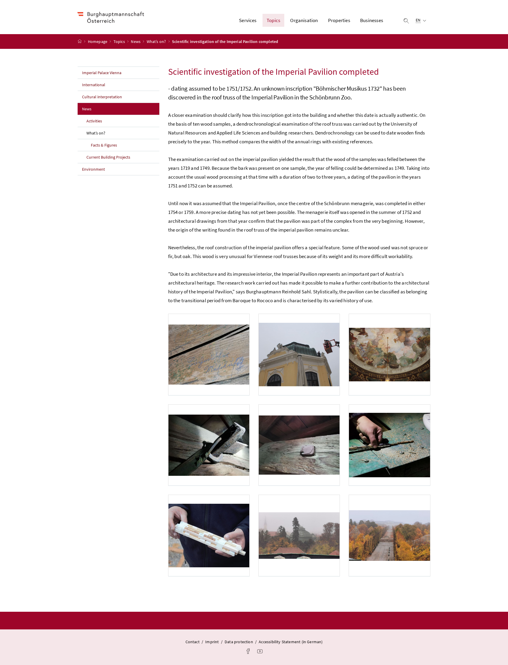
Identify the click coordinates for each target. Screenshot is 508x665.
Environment (93, 169)
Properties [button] (339, 20)
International (93, 84)
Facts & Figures (104, 145)
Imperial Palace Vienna (101, 72)
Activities (94, 121)
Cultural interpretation (102, 96)
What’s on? (157, 41)
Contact (193, 641)
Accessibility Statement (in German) (290, 641)
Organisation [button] (304, 20)
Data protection (239, 641)
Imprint (212, 641)
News (136, 41)
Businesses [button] (371, 20)
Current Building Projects (108, 157)
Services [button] (247, 20)
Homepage (98, 41)
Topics (119, 41)
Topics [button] (273, 20)
